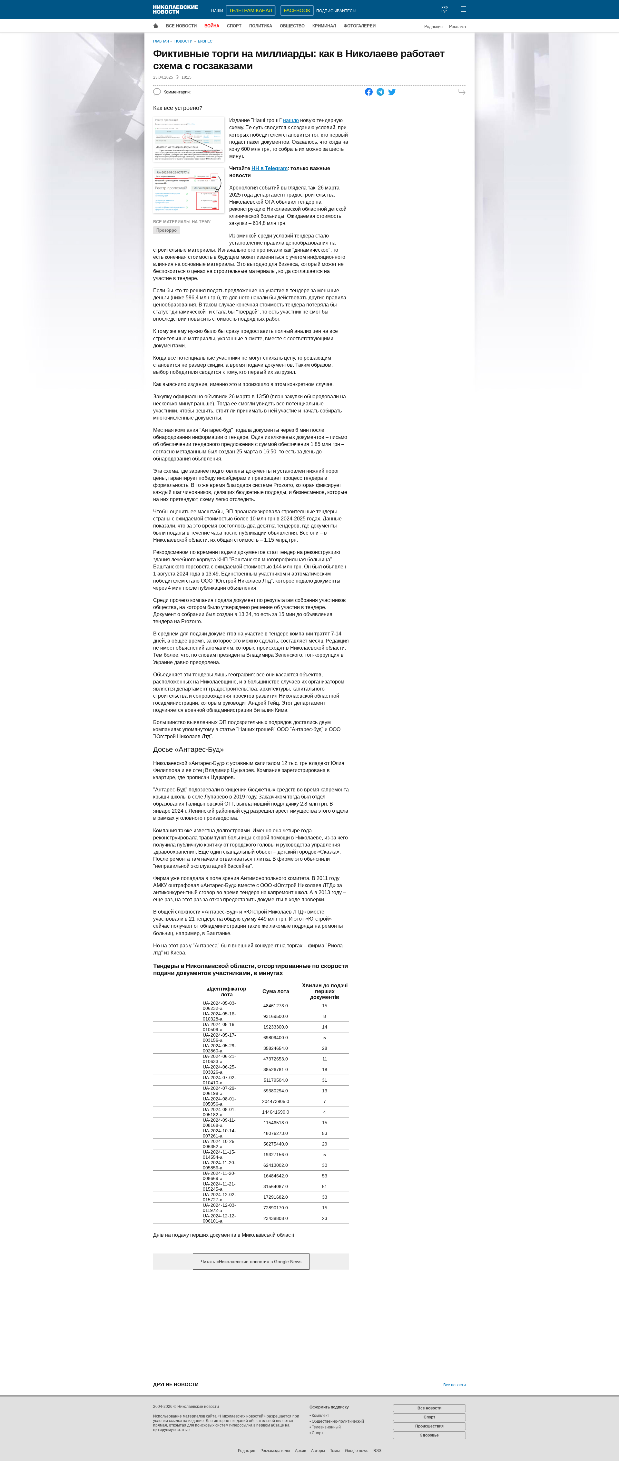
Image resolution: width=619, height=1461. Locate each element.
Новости (183, 41)
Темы (335, 1450)
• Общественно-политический (337, 1421)
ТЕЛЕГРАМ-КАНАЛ (250, 10)
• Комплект (319, 1415)
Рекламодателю (275, 1450)
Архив (300, 1450)
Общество (292, 26)
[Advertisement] (251, 1325)
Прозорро (166, 230)
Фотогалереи (360, 26)
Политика (260, 26)
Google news (356, 1450)
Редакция (433, 26)
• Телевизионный (325, 1427)
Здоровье (429, 1435)
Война (211, 26)
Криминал (324, 26)
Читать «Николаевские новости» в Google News (251, 1261)
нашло (291, 120)
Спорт (234, 26)
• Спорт (316, 1433)
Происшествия (429, 1426)
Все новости (181, 26)
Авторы (318, 1450)
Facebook (297, 10)
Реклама (457, 26)
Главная (161, 41)
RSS (377, 1450)
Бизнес (205, 41)
